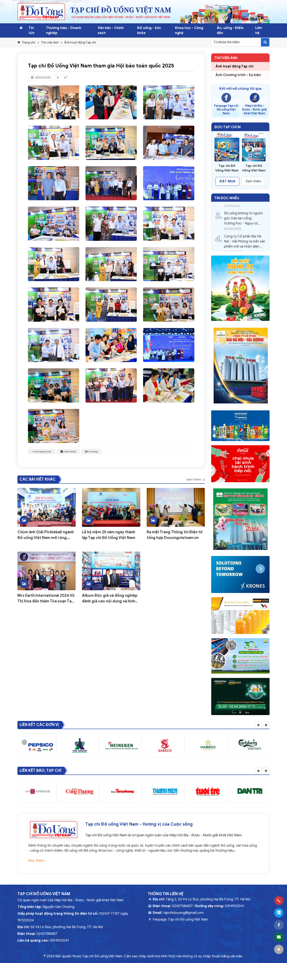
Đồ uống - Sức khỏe (149, 30)
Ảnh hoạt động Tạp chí (80, 42)
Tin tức (32, 30)
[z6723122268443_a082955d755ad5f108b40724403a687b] (53, 102)
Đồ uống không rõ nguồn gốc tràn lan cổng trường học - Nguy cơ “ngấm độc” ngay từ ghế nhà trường (243, 211)
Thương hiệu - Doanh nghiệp (63, 30)
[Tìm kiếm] (265, 42)
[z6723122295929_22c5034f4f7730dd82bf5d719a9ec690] (111, 224)
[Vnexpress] (37, 791)
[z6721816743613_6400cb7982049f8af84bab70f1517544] (53, 426)
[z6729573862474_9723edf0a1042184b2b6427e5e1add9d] (168, 385)
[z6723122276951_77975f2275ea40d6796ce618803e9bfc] (53, 304)
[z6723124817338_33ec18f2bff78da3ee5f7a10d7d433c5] (53, 345)
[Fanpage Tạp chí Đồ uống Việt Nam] (226, 97)
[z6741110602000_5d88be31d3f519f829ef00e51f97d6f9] (111, 345)
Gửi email (70, 451)
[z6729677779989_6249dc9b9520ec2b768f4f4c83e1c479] (168, 345)
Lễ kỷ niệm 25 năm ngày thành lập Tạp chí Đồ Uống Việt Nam (108, 535)
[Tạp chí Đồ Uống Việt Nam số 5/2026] (253, 147)
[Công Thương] (80, 791)
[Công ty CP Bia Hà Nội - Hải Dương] (240, 365)
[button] (216, 155)
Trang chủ (28, 42)
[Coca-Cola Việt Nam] (240, 463)
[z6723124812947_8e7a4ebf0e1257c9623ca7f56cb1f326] (111, 264)
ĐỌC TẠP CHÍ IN (228, 127)
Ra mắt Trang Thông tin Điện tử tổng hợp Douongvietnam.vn (175, 535)
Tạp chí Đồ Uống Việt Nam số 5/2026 (254, 168)
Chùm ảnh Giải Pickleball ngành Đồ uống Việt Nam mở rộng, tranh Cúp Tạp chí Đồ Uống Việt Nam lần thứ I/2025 (45, 535)
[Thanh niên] (165, 791)
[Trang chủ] (21, 28)
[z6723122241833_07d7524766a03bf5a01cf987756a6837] (111, 385)
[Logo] (41, 11)
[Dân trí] (250, 791)
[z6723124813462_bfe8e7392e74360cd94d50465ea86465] (53, 224)
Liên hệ (258, 30)
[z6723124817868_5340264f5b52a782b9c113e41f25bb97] (53, 183)
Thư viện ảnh (50, 42)
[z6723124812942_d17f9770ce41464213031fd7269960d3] (168, 143)
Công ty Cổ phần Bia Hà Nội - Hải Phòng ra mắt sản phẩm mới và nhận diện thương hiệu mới (244, 234)
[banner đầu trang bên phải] (225, 13)
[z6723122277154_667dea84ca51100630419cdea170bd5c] (111, 304)
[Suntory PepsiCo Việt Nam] (240, 425)
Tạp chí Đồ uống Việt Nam (188, 919)
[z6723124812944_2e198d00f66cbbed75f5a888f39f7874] (168, 224)
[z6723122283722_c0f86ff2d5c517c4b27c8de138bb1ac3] (53, 143)
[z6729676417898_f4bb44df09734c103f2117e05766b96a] (168, 183)
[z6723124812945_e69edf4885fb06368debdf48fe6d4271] (53, 264)
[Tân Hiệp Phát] (240, 288)
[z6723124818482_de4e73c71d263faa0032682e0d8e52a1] (168, 102)
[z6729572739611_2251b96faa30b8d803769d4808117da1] (53, 385)
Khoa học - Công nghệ (189, 30)
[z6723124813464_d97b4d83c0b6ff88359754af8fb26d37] (111, 183)
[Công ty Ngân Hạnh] (240, 656)
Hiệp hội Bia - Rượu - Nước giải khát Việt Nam (254, 109)
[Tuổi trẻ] (207, 791)
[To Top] (279, 949)
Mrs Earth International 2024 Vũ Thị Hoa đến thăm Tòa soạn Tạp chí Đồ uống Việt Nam (46, 598)
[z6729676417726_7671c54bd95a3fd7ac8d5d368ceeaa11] (111, 102)
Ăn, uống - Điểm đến (230, 30)
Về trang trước (42, 451)
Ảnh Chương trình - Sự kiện (238, 75)
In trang (93, 451)
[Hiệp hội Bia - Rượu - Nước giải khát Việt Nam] (254, 97)
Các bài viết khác (38, 479)
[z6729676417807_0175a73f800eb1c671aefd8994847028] (111, 143)
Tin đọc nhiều (226, 198)
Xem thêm (194, 479)
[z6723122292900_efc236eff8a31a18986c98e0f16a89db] (168, 304)
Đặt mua (228, 181)
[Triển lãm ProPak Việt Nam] (240, 696)
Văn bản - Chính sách (111, 30)
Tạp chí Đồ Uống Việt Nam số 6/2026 (227, 168)
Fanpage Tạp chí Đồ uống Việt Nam (226, 109)
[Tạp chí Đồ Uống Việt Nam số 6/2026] (227, 147)
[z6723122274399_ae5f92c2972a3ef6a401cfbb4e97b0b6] (168, 264)
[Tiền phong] (122, 791)
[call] (279, 900)
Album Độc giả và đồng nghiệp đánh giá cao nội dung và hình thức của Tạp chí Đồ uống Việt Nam (109, 598)
